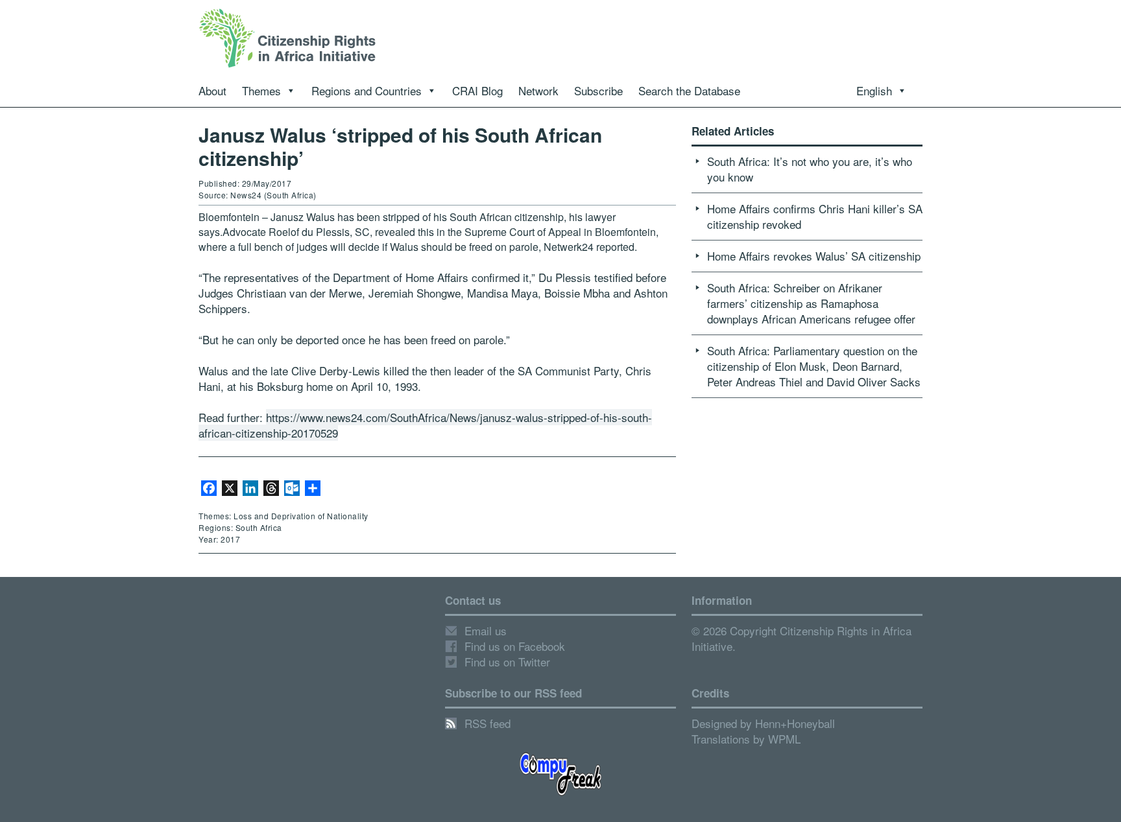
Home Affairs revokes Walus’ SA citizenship (814, 256)
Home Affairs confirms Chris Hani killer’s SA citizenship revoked (814, 216)
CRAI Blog (477, 90)
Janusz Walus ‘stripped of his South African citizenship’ (400, 146)
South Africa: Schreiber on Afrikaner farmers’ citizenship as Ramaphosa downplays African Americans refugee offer (811, 303)
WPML (784, 739)
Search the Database (689, 90)
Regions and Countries (366, 90)
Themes (261, 90)
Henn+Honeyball (795, 723)
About (212, 90)
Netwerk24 (569, 246)
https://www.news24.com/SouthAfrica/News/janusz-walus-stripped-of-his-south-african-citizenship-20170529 (425, 425)
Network (538, 90)
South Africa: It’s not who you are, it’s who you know (809, 169)
